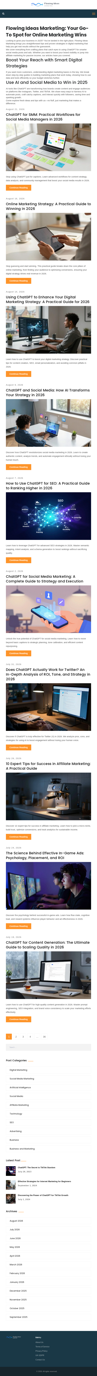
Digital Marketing (18, 1069)
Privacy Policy (41, 1351)
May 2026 (15, 1247)
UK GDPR (39, 1355)
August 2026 (16, 1220)
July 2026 (15, 1229)
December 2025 (18, 1290)
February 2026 (17, 1273)
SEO (12, 1122)
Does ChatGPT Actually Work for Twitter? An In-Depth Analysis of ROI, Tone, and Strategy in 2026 (48, 674)
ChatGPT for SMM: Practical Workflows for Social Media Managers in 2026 (43, 117)
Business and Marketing (22, 1148)
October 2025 (17, 1308)
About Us (39, 1342)
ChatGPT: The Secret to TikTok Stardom (36, 1167)
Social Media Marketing (22, 1078)
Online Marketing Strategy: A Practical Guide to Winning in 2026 (48, 206)
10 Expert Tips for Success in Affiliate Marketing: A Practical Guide (48, 766)
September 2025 (18, 1317)
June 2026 (15, 1238)
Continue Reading (18, 188)
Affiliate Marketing (19, 1105)
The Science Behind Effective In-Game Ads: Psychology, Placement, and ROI (45, 855)
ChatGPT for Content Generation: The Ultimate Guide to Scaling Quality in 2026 (48, 945)
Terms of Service (42, 1347)
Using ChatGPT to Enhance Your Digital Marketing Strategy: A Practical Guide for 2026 (47, 299)
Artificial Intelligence (20, 1087)
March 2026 (16, 1264)
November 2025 (18, 1299)
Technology (16, 1113)
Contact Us (40, 1360)
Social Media (16, 1096)
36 (44, 1036)
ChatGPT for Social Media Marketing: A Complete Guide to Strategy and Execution (44, 579)
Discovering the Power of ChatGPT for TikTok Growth (43, 1195)
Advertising (16, 1131)
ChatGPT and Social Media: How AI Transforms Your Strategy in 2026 (48, 392)
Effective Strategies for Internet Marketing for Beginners (44, 1181)
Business (14, 1139)
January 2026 (17, 1282)
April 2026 (15, 1255)
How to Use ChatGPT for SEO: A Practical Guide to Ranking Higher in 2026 (48, 486)
